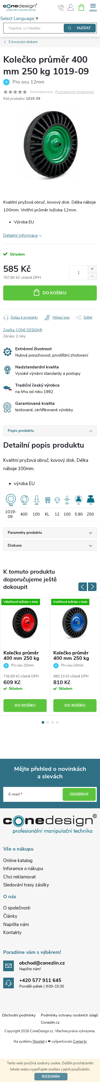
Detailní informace (20, 235)
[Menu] (93, 7)
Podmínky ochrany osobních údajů (69, 1015)
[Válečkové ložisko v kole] (25, 622)
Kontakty (12, 932)
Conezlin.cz (50, 1022)
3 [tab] (52, 722)
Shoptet (39, 1041)
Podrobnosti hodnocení (74, 92)
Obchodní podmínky (18, 1015)
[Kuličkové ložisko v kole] (75, 622)
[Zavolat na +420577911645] (61, 7)
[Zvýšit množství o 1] (92, 269)
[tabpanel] (25, 656)
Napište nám (16, 924)
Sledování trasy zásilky (26, 885)
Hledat (84, 28)
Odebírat (79, 794)
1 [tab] (43, 722)
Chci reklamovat (19, 877)
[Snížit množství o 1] (92, 276)
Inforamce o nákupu (23, 869)
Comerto (80, 1041)
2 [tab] (47, 722)
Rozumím (51, 1076)
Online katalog (18, 861)
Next (92, 586)
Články (10, 916)
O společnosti (16, 908)
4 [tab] (57, 722)
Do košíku (54, 293)
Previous (82, 586)
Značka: (22, 330)
